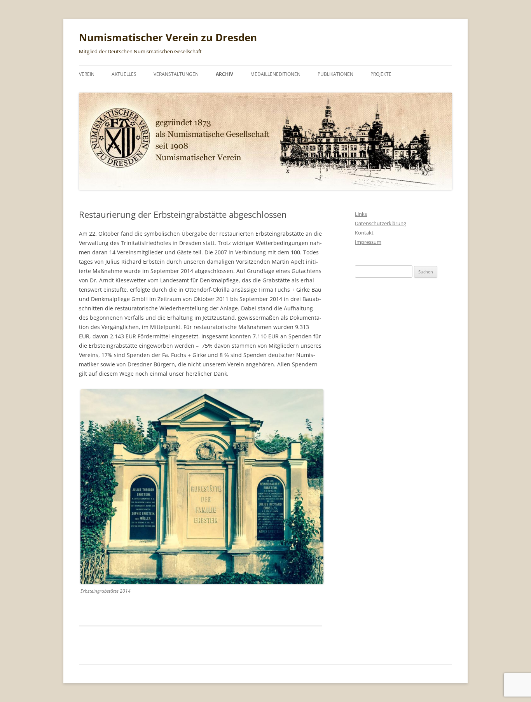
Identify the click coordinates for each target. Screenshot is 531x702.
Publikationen (335, 74)
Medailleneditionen (275, 74)
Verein (86, 74)
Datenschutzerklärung (380, 223)
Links (361, 213)
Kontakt (364, 232)
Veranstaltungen (176, 74)
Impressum (368, 241)
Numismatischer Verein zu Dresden (168, 37)
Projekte (380, 74)
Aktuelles (124, 74)
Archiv (224, 74)
